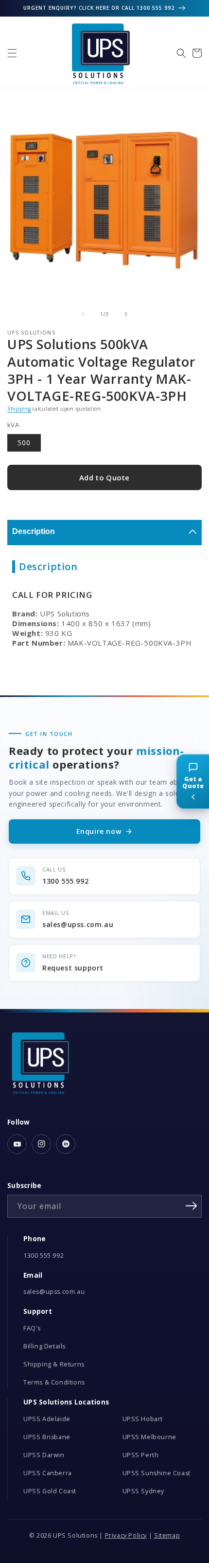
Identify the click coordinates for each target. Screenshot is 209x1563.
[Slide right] (126, 314)
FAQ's (32, 1328)
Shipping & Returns (54, 1364)
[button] (12, 53)
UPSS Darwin (44, 1455)
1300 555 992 (43, 1255)
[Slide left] (83, 314)
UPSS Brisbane (46, 1437)
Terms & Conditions (54, 1382)
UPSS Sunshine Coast (156, 1473)
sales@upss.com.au (54, 1291)
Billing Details (44, 1346)
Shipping (19, 408)
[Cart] (197, 53)
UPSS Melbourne (149, 1437)
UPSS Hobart (142, 1419)
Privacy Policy (126, 1535)
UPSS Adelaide (46, 1419)
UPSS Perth (140, 1455)
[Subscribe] (191, 1205)
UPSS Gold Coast (49, 1491)
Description (33, 531)
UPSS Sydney (143, 1491)
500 (24, 442)
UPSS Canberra (47, 1473)
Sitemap (167, 1535)
